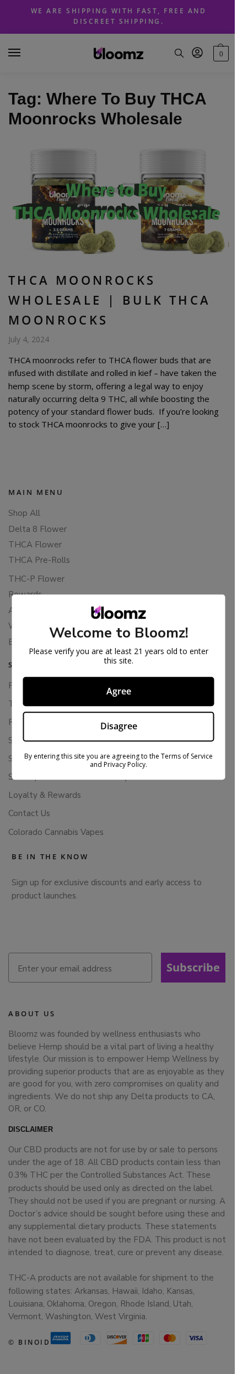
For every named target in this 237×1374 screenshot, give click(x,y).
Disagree (118, 726)
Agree (118, 691)
